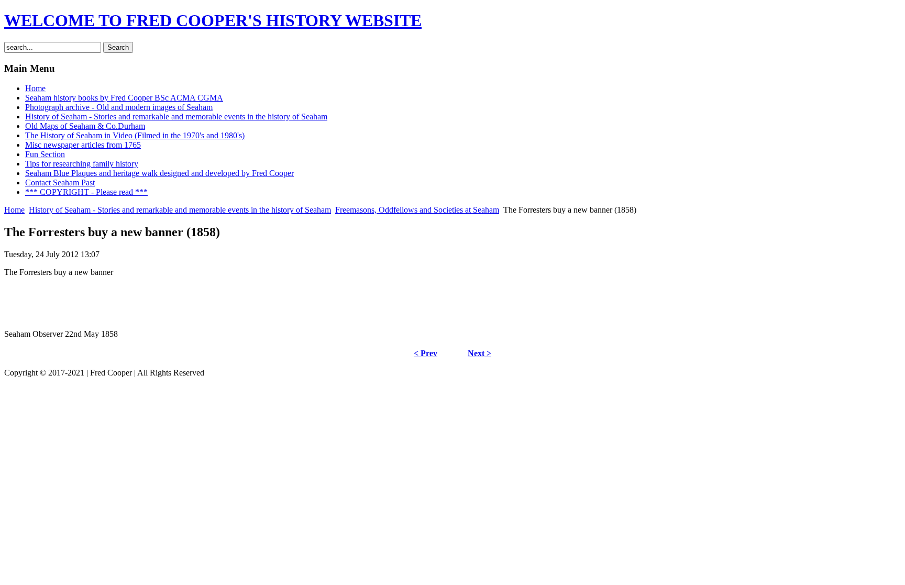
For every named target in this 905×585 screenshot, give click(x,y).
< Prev (425, 353)
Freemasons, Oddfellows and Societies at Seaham (417, 209)
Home (14, 209)
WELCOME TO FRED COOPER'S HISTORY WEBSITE (213, 20)
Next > (479, 353)
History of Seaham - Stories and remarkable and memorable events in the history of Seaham (180, 209)
